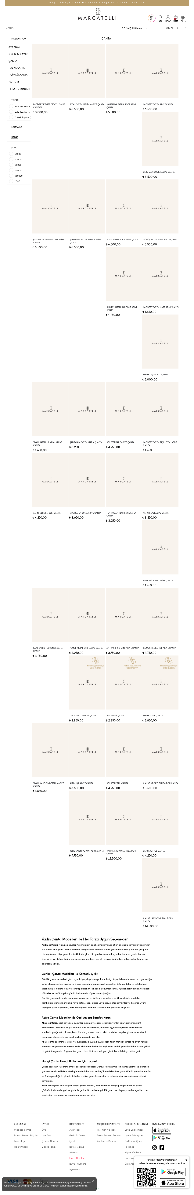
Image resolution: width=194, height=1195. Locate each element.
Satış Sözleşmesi (134, 1129)
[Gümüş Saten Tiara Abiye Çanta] (160, 206)
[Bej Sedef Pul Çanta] (124, 750)
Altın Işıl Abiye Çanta (81, 783)
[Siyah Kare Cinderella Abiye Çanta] (50, 750)
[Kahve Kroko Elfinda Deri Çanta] (124, 818)
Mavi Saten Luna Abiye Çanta (85, 513)
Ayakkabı (74, 1129)
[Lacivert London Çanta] (87, 682)
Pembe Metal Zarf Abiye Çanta (86, 648)
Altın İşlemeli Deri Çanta (46, 513)
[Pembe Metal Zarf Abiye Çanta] (87, 615)
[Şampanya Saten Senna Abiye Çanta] (87, 206)
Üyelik (45, 1129)
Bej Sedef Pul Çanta (117, 783)
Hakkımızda (21, 1146)
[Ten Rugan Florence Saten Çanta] (124, 480)
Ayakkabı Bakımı (106, 1141)
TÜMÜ (17, 181)
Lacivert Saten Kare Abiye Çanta (161, 307)
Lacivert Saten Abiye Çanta (158, 104)
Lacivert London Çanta (83, 715)
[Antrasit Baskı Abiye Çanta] (160, 547)
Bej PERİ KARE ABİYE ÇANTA (120, 442)
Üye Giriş (46, 1135)
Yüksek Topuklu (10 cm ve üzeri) (30, 117)
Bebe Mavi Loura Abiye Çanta (158, 172)
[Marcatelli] (97, 14)
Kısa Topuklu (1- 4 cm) (25, 106)
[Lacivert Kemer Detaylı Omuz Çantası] (50, 71)
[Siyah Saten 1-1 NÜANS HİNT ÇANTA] (50, 409)
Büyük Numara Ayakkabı (77, 1166)
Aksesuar (74, 1152)
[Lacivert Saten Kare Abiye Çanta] (160, 274)
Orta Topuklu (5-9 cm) (25, 112)
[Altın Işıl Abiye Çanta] (87, 750)
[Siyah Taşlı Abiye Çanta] (160, 342)
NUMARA (16, 126)
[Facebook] (163, 1148)
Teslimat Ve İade (106, 1129)
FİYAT (14, 147)
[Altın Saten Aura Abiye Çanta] (124, 206)
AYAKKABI (15, 47)
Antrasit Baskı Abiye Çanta (158, 580)
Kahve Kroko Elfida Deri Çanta (160, 783)
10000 (19, 176)
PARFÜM (14, 81)
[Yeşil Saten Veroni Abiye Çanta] (87, 818)
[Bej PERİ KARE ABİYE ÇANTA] (124, 409)
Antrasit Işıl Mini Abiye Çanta (122, 648)
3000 (18, 165)
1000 (18, 154)
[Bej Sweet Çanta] (124, 682)
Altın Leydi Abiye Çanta (155, 513)
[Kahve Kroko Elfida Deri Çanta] (160, 750)
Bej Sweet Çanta (115, 715)
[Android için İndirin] (161, 1138)
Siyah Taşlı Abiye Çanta (155, 374)
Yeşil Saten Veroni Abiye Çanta (87, 851)
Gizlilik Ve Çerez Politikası (133, 1144)
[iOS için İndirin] (161, 1130)
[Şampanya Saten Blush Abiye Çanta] (50, 206)
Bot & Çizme (76, 1146)
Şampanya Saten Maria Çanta (86, 442)
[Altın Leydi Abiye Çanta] (160, 480)
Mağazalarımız (22, 1129)
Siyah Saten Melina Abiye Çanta (87, 104)
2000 (18, 159)
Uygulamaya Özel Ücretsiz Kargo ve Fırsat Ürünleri (97, 3)
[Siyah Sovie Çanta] (160, 682)
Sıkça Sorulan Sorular (109, 1135)
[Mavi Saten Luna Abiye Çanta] (87, 480)
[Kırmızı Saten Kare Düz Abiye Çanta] (124, 274)
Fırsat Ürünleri (76, 1158)
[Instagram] (156, 1148)
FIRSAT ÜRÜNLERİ (19, 88)
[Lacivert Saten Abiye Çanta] (160, 71)
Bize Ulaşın (20, 1141)
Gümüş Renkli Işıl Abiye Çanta (159, 648)
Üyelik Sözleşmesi (134, 1135)
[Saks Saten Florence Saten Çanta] (50, 615)
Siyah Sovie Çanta (153, 715)
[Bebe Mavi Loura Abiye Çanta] (160, 139)
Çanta (72, 1141)
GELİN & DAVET (18, 54)
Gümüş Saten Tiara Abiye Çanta (160, 239)
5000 (18, 170)
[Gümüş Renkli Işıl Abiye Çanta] (160, 615)
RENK (14, 137)
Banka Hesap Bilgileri (26, 1135)
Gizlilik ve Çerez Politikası (46, 1185)
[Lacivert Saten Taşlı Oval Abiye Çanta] (160, 409)
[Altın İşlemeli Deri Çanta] (50, 480)
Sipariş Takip (49, 1146)
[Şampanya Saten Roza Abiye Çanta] (124, 71)
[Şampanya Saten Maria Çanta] (87, 409)
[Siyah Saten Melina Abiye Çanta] (87, 71)
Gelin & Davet (77, 1135)
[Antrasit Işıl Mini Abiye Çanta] (124, 615)
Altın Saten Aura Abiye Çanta (122, 239)
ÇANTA (13, 61)
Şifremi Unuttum (51, 1141)
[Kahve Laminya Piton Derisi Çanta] (160, 885)
